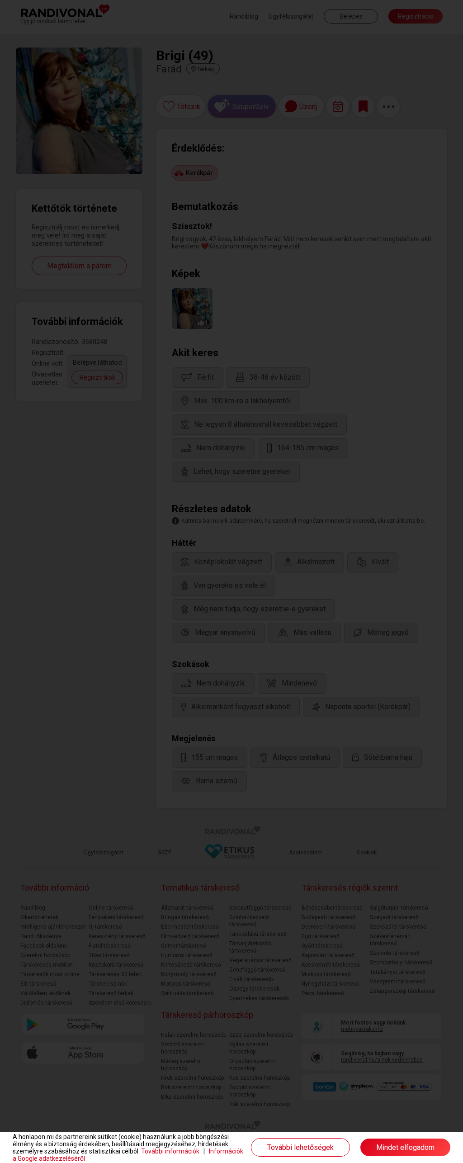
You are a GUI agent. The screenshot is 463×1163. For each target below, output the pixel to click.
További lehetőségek (300, 1147)
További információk (170, 1151)
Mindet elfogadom (405, 1147)
